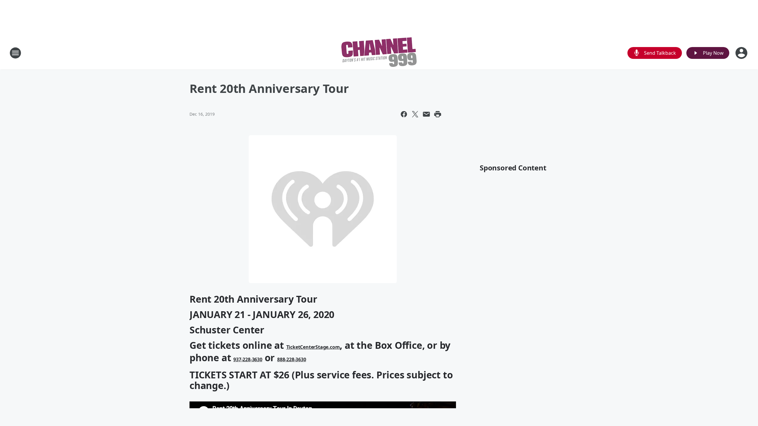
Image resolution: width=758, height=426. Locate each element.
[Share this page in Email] (426, 114)
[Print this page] (437, 114)
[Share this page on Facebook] (404, 114)
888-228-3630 (291, 359)
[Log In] (742, 53)
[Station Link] (379, 52)
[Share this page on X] (415, 114)
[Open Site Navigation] (15, 53)
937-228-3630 (247, 359)
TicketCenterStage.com (313, 347)
